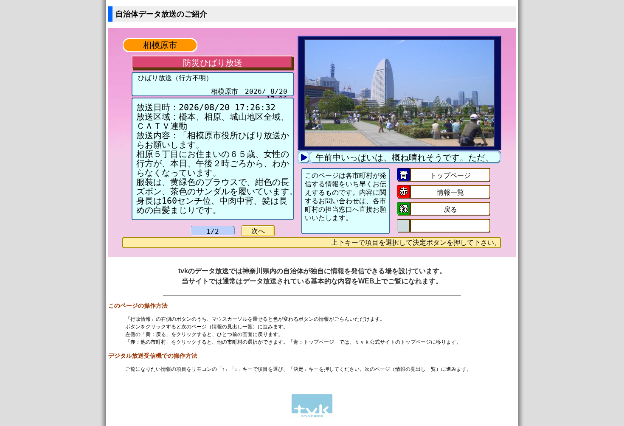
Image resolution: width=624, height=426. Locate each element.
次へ (258, 231)
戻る (450, 209)
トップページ (450, 175)
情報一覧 (450, 192)
